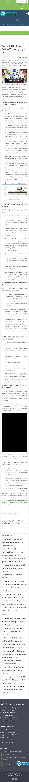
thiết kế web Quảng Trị (15, 136)
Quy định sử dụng (6, 737)
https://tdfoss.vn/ (17, 485)
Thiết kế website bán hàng (8, 715)
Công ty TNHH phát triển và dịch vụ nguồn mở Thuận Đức (17, 774)
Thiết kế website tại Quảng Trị (9, 708)
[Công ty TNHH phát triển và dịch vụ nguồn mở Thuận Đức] (8, 13)
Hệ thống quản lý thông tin (9, 710)
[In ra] (23, 57)
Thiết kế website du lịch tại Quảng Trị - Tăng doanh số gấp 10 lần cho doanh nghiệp (14, 502)
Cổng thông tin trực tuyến (8, 712)
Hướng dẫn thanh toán (8, 730)
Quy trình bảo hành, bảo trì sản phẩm (11, 735)
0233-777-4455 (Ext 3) (22, 6)
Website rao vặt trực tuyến (9, 720)
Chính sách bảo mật (7, 740)
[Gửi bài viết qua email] (20, 57)
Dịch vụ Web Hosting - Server (9, 742)
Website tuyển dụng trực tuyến (10, 717)
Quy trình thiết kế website (8, 732)
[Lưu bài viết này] (26, 57)
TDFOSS (21, 462)
